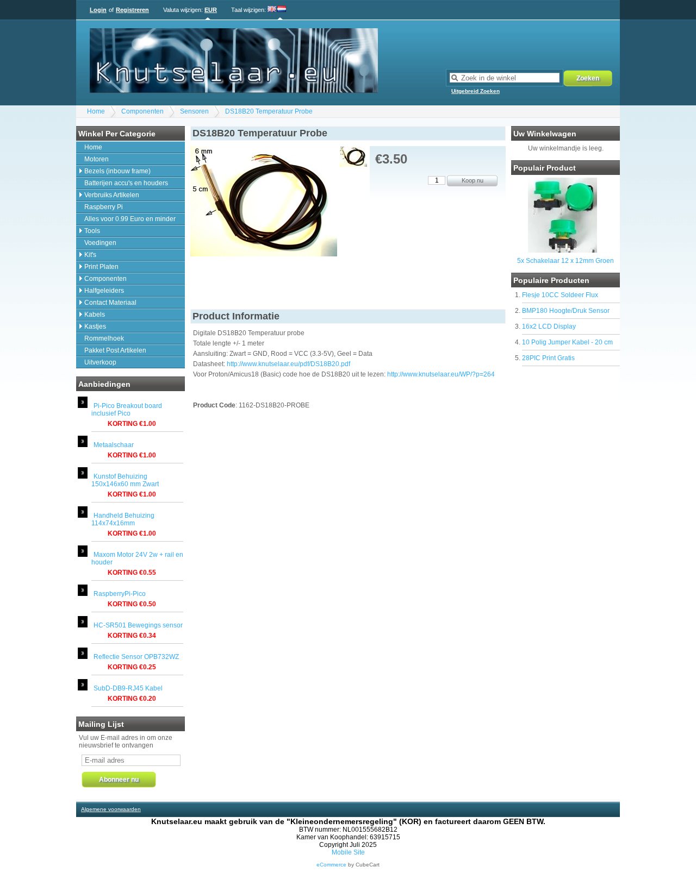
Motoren (96, 159)
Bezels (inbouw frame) (117, 171)
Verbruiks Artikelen (111, 195)
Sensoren (194, 111)
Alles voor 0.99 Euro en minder (130, 219)
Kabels (94, 314)
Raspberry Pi (103, 207)
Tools (92, 231)
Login (98, 10)
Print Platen (101, 267)
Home (96, 111)
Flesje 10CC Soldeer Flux (560, 295)
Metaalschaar (114, 445)
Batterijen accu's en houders (126, 183)
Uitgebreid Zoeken (475, 91)
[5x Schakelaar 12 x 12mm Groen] (562, 250)
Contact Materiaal (110, 302)
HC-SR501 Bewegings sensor (138, 625)
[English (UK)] (272, 10)
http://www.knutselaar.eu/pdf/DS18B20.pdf (288, 364)
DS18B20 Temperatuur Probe (269, 111)
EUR (210, 10)
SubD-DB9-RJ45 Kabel (128, 688)
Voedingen (100, 243)
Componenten (142, 111)
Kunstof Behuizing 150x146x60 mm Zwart (125, 480)
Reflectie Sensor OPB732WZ (136, 657)
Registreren (132, 10)
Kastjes (95, 326)
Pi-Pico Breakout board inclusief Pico (126, 409)
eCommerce (331, 865)
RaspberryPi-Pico (120, 594)
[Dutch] (282, 10)
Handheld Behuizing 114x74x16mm (122, 519)
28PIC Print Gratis (548, 358)
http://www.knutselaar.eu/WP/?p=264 (441, 374)
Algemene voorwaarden (111, 809)
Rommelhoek (104, 338)
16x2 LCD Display (549, 326)
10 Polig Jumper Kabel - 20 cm (567, 342)
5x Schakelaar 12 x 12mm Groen (565, 261)
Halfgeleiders (104, 290)
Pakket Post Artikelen (115, 350)
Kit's (90, 255)
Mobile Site (348, 852)
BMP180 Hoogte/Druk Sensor (566, 311)
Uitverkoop (100, 362)
